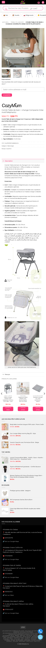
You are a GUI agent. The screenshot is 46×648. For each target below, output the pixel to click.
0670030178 (9, 538)
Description (9, 161)
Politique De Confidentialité (34, 630)
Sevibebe (7, 640)
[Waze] (40, 637)
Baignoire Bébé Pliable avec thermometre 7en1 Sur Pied (23, 399)
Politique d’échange (26, 632)
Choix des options (23, 408)
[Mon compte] (43, 2)
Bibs (4, 637)
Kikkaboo (13, 636)
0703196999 (9, 556)
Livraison (16, 632)
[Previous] (5, 48)
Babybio (22, 635)
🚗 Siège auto (28, 15)
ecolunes (17, 639)
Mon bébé (34, 637)
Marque (7, 374)
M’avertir (6, 95)
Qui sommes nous (8, 635)
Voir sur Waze (9, 595)
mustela (27, 639)
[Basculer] (3, 161)
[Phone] (40, 631)
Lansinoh (36, 635)
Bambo (17, 635)
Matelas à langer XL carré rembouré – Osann (38, 399)
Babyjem (19, 636)
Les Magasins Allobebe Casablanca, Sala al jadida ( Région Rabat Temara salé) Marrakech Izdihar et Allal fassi (23, 634)
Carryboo (27, 640)
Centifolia (5, 636)
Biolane (15, 641)
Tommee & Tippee (19, 637)
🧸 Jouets (15, 15)
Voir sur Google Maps (12, 541)
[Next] (41, 48)
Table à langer (17, 22)
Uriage (13, 640)
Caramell (9, 641)
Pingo (11, 639)
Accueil (5, 22)
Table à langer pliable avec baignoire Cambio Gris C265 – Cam (8, 399)
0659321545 (9, 591)
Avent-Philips (27, 636)
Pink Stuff (36, 641)
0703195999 (9, 573)
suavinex (6, 639)
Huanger (27, 637)
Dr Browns (19, 640)
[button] (3, 2)
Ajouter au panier (8, 408)
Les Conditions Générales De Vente (13, 630)
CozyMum (9, 148)
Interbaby (35, 636)
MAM (22, 639)
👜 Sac (5, 15)
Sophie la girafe (36, 640)
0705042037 (9, 609)
